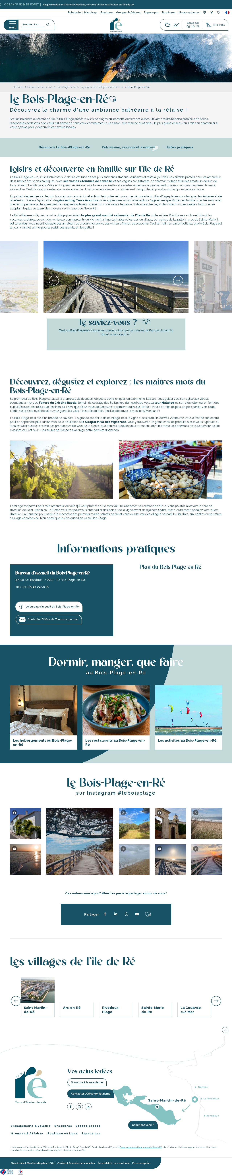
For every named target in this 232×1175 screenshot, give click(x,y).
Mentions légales (37, 1163)
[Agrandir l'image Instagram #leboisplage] (25, 859)
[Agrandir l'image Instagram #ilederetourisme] (79, 841)
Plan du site (17, 1163)
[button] (227, 12)
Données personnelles (82, 1163)
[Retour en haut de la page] (225, 1030)
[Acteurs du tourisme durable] (90, 1171)
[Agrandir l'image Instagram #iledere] (134, 823)
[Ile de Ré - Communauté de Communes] (59, 1171)
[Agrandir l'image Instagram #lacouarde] (25, 823)
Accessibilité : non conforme (114, 1163)
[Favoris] (219, 12)
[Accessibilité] (211, 12)
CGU (52, 1163)
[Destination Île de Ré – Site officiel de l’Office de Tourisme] (116, 25)
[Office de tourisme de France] (7, 1171)
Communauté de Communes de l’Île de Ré (141, 1147)
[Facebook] (70, 1107)
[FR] (227, 12)
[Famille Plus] (40, 1171)
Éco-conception (141, 1163)
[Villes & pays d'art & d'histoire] (68, 1171)
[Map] (204, 13)
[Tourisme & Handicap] (30, 1171)
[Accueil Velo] (49, 1171)
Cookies (61, 1163)
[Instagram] (79, 1107)
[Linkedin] (88, 1107)
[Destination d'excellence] (20, 1171)
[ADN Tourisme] (79, 1171)
